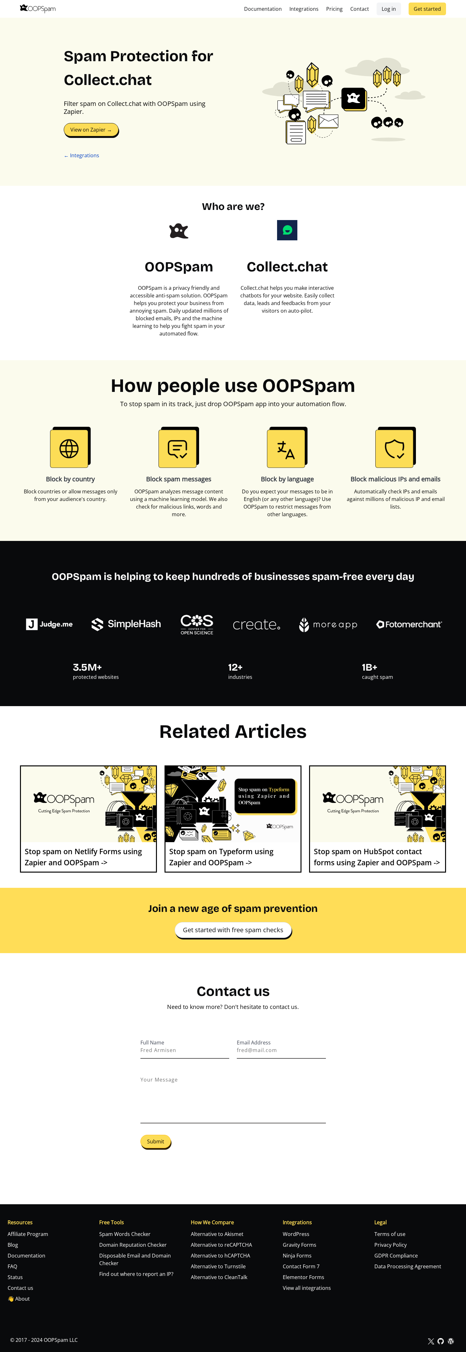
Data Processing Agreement (407, 1266)
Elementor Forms (303, 1277)
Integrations (304, 8)
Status (15, 1277)
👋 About (19, 1298)
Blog (13, 1244)
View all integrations (307, 1287)
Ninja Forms (297, 1255)
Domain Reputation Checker (133, 1244)
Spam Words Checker (125, 1234)
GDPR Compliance (396, 1255)
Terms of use (389, 1234)
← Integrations (81, 155)
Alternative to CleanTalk (219, 1277)
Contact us (20, 1287)
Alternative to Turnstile (218, 1266)
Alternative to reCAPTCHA (221, 1244)
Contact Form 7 (301, 1266)
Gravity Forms (299, 1244)
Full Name (152, 1042)
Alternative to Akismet (217, 1234)
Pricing (334, 8)
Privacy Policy (390, 1244)
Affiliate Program (28, 1234)
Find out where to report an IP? (136, 1274)
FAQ (12, 1266)
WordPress (296, 1234)
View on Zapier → (91, 129)
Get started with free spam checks (233, 930)
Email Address (254, 1042)
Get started (427, 8)
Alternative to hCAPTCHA (220, 1255)
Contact (359, 8)
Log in (389, 8)
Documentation (263, 8)
